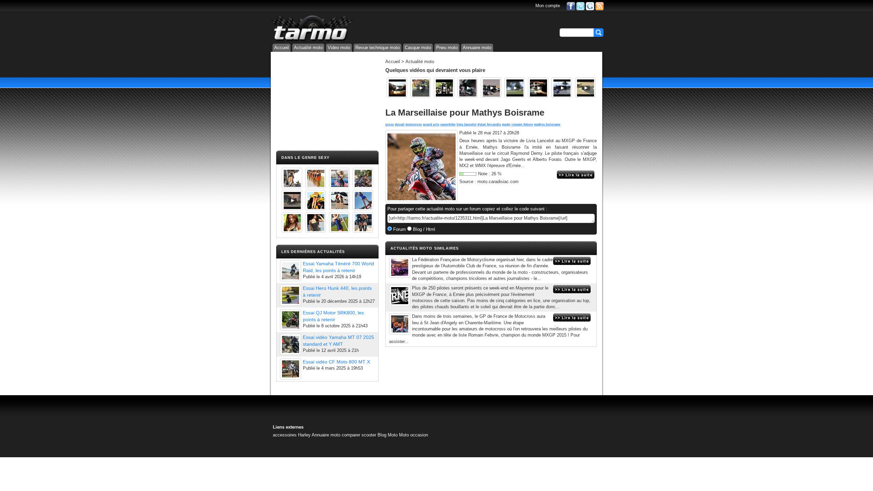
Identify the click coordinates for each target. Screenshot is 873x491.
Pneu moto (447, 47)
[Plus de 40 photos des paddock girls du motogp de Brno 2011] (339, 222)
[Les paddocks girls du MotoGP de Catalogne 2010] (315, 200)
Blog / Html (423, 229)
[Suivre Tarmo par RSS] (599, 5)
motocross (413, 124)
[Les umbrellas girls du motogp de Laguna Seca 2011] (363, 200)
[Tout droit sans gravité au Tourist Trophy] (561, 87)
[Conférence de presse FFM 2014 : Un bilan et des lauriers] (399, 267)
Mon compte (547, 5)
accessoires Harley (292, 434)
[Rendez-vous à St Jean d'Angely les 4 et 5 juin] (399, 323)
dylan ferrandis (489, 124)
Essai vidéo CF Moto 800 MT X (336, 361)
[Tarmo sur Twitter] (580, 5)
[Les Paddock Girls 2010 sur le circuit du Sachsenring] (292, 178)
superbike (448, 124)
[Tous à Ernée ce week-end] (399, 295)
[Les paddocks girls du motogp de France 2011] (363, 222)
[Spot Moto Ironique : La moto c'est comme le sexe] (444, 87)
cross (389, 124)
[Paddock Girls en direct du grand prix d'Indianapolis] (339, 178)
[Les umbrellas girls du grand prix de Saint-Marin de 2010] (315, 178)
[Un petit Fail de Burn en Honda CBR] (467, 87)
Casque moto (418, 47)
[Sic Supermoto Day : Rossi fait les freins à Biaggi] (514, 87)
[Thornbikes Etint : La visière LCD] (538, 87)
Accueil (281, 47)
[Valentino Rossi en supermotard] (420, 87)
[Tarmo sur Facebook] (571, 5)
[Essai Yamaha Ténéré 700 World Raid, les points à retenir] (290, 270)
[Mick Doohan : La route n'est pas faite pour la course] (585, 87)
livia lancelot (466, 124)
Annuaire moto (477, 47)
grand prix (431, 124)
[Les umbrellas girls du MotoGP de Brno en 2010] (339, 200)
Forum (399, 229)
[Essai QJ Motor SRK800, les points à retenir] (290, 319)
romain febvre (522, 124)
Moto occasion (413, 434)
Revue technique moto (377, 47)
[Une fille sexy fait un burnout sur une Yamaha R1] (292, 200)
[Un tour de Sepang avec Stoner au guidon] (397, 87)
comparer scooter (359, 434)
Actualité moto (308, 47)
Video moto (339, 47)
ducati (399, 124)
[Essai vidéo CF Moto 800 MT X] (290, 369)
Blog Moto (388, 434)
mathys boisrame (547, 124)
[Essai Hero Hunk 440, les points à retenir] (290, 295)
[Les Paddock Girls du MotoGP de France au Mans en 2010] (292, 222)
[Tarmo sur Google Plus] (590, 5)
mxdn (506, 124)
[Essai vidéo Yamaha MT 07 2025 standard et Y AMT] (290, 344)
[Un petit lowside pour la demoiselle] (491, 87)
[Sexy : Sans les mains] (363, 178)
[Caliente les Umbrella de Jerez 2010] (315, 222)
